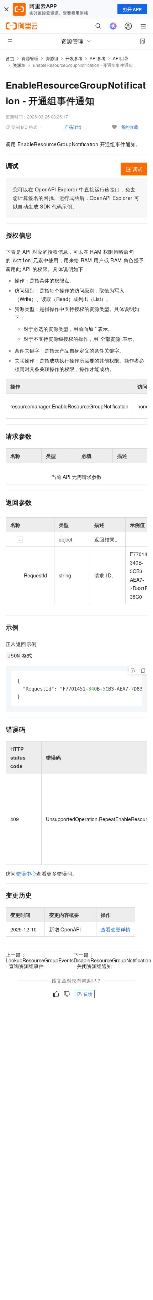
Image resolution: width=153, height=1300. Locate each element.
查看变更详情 (116, 929)
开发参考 (74, 58)
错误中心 (26, 873)
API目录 (121, 58)
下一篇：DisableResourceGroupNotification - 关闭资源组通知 (112, 960)
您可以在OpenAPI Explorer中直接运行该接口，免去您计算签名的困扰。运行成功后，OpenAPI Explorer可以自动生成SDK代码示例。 (76, 198)
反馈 (88, 994)
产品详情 (72, 127)
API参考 (98, 58)
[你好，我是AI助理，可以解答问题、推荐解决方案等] (113, 26)
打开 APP (132, 9)
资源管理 (29, 58)
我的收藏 (129, 127)
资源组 (52, 58)
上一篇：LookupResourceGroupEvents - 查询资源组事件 (40, 960)
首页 (10, 59)
